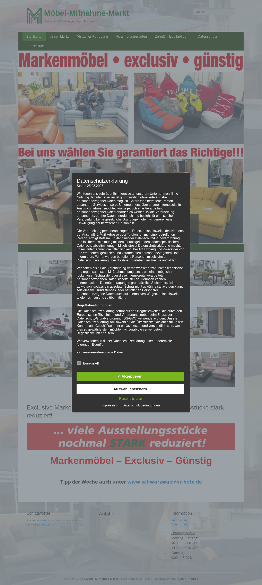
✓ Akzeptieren (130, 376)
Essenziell (91, 363)
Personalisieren (130, 398)
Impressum (109, 405)
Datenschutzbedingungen (141, 405)
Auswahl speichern (130, 389)
